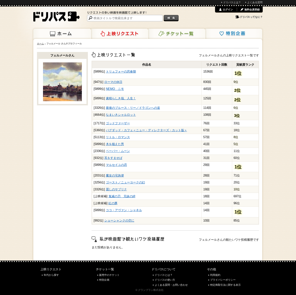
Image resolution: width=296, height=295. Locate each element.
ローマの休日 (113, 82)
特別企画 (233, 34)
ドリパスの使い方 (165, 279)
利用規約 (215, 275)
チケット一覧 (176, 34)
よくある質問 (254, 2)
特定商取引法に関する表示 (225, 284)
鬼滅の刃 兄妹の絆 (122, 196)
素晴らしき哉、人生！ (121, 98)
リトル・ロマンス (118, 137)
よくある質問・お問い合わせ (171, 284)
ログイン (228, 9)
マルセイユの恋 (116, 165)
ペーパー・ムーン (118, 151)
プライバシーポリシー (223, 279)
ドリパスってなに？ (251, 16)
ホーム (62, 34)
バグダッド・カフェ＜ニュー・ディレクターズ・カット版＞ (146, 130)
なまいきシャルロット (121, 114)
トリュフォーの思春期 (121, 71)
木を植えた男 (115, 144)
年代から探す (51, 275)
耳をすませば (113, 158)
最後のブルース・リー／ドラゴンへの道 (133, 107)
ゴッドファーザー (118, 123)
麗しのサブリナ (116, 189)
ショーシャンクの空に (119, 220)
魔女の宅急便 (115, 175)
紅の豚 (112, 203)
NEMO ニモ (115, 89)
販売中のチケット (109, 275)
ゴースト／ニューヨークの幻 (125, 182)
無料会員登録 (252, 9)
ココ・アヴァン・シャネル (124, 210)
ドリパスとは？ (232, 2)
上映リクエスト (119, 34)
